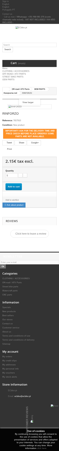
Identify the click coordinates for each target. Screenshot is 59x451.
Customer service (10, 328)
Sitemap (6, 344)
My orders (7, 356)
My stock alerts (9, 377)
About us (6, 332)
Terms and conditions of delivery (18, 340)
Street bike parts (10, 286)
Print (9, 149)
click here (41, 448)
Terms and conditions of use (16, 336)
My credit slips (9, 360)
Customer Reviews (27, 419)
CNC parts (7, 295)
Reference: (7, 120)
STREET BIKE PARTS (12, 77)
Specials (6, 307)
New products (9, 311)
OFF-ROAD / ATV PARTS (14, 74)
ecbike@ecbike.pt (22, 396)
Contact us (7, 14)
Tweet (9, 142)
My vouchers (8, 373)
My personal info (10, 369)
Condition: (7, 125)
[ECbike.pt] (29, 34)
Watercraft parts (10, 291)
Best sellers (8, 315)
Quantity (10, 171)
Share (21, 142)
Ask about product (14, 205)
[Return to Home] (6, 89)
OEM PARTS (8, 79)
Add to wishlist (12, 200)
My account (10, 351)
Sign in (5, 1)
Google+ (35, 142)
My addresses (9, 365)
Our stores (7, 319)
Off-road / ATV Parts (12, 282)
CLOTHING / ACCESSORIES (15, 71)
